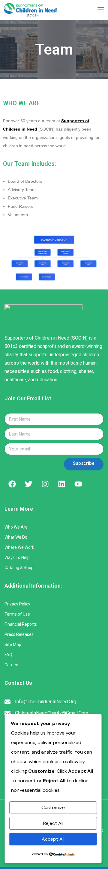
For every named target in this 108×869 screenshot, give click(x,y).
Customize (53, 807)
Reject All (53, 823)
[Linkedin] (61, 483)
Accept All (53, 839)
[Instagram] (45, 483)
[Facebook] (12, 483)
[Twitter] (28, 483)
